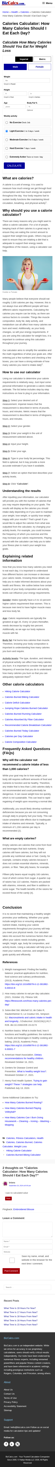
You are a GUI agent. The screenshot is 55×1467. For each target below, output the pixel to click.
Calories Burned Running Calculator (23, 714)
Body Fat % (32, 103)
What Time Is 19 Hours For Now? (20, 1308)
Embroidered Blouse (23, 1209)
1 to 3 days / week (24, 131)
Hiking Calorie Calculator (17, 691)
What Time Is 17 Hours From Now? (20, 1312)
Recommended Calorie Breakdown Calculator (28, 725)
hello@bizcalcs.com (20, 1427)
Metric (42, 59)
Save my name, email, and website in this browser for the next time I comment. (37, 1260)
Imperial (24, 59)
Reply (8, 1198)
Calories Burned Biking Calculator (22, 697)
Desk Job (20, 122)
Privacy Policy (11, 1402)
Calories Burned (24, 1142)
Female (40, 67)
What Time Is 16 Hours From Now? (20, 1320)
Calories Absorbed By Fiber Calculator (24, 719)
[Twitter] (17, 1444)
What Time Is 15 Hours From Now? (20, 1324)
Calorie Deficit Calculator (17, 702)
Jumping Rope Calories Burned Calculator (26, 708)
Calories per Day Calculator (19, 736)
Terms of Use (10, 1398)
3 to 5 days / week (26, 140)
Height (7, 90)
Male (15, 67)
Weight (7, 77)
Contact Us (9, 1394)
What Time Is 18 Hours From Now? (20, 1316)
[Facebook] (6, 1444)
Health (14, 12)
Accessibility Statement (15, 1406)
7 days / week (23, 148)
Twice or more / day (26, 157)
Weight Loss (20, 1146)
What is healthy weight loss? (31, 1071)
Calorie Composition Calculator (21, 742)
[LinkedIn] (12, 1444)
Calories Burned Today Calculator (22, 731)
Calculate (14, 165)
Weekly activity (10, 116)
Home (6, 12)
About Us (8, 1389)
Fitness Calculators (26, 1138)
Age (5, 103)
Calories (24, 12)
